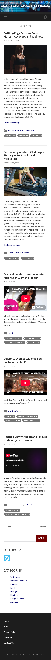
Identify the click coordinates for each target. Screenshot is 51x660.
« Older (7, 526)
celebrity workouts (15, 342)
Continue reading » (12, 122)
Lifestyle (27, 130)
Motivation (28, 258)
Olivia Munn (34, 342)
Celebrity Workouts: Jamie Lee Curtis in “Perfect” (23, 360)
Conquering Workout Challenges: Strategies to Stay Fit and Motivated (24, 155)
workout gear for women (18, 514)
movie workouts (31, 420)
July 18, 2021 (9, 282)
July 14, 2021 (9, 444)
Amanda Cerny (12, 510)
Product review (36, 505)
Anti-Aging (15, 577)
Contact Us (9, 642)
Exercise (11, 253)
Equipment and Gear (15, 130)
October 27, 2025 (11, 41)
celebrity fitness (13, 338)
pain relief (10, 136)
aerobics (10, 416)
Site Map (8, 637)
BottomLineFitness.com (25, 655)
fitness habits (12, 258)
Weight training (17, 598)
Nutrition (14, 595)
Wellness (34, 130)
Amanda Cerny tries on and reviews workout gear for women (25, 438)
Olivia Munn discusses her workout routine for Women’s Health (25, 276)
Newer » (43, 526)
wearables (37, 136)
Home (6, 621)
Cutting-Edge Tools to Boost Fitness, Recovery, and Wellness (23, 34)
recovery (23, 136)
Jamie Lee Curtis (13, 420)
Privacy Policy (10, 632)
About (6, 626)
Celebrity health (33, 338)
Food (12, 588)
